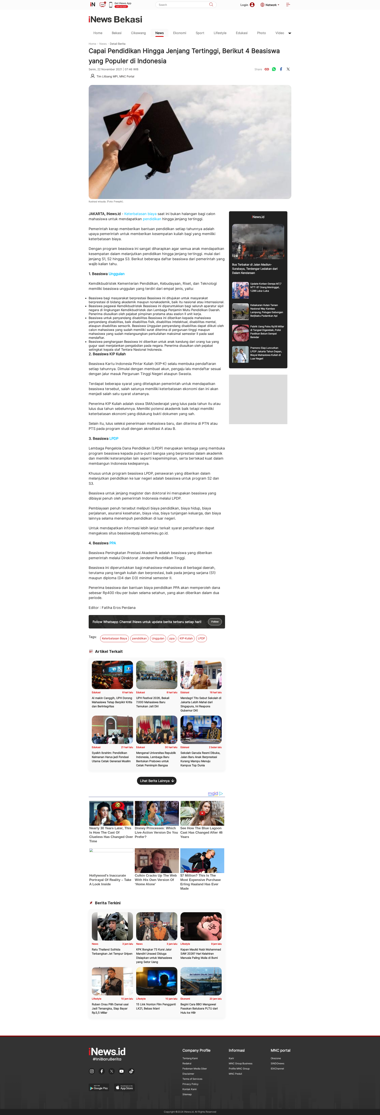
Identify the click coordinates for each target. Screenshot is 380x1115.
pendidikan (152, 219)
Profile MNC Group (239, 1068)
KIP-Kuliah (186, 638)
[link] (267, 69)
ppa (172, 638)
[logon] (93, 4)
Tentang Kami (190, 1058)
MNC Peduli (235, 1073)
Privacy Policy (190, 1084)
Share (258, 69)
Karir (231, 1058)
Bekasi (117, 33)
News (159, 33)
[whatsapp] (274, 69)
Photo (261, 33)
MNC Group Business (240, 1063)
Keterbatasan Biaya (114, 638)
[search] (211, 5)
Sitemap (187, 1094)
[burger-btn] (288, 4)
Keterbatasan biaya (140, 214)
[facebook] (281, 69)
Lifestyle (220, 33)
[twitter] (288, 69)
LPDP (113, 438)
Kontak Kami (189, 1089)
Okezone (276, 1058)
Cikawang (138, 33)
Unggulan (117, 274)
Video (280, 33)
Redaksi (186, 1063)
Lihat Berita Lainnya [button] (155, 781)
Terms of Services (192, 1078)
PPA (112, 543)
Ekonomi (179, 33)
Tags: (93, 637)
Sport (200, 33)
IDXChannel (277, 1068)
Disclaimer (188, 1073)
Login (244, 5)
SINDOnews (277, 1063)
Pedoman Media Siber (194, 1068)
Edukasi (242, 33)
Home (97, 33)
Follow (214, 621)
